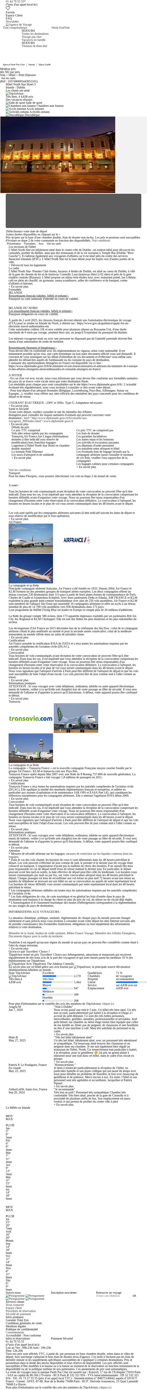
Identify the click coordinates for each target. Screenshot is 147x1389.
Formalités (30, 243)
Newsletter (12, 21)
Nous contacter (15, 1304)
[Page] (15, 1295)
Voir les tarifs (8, 78)
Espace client (14, 1308)
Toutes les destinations (35, 33)
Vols (67, 27)
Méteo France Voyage (80, 933)
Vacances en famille (34, 39)
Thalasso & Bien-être (34, 46)
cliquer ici (108, 1003)
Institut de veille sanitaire (50, 933)
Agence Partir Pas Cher (14, 64)
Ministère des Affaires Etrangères (115, 933)
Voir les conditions (20, 470)
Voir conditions (101, 240)
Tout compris (11, 27)
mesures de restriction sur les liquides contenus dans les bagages (70, 855)
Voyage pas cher (32, 36)
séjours (23, 27)
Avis (41, 243)
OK (134, 1295)
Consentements (15, 1332)
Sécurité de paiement (18, 1314)
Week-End (57, 27)
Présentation (14, 243)
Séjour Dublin (44, 64)
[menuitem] (11, 37)
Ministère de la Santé (21, 933)
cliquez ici (105, 1387)
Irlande (32, 64)
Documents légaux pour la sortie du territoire (35, 936)
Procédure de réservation (21, 1311)
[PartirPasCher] (19, 24)
